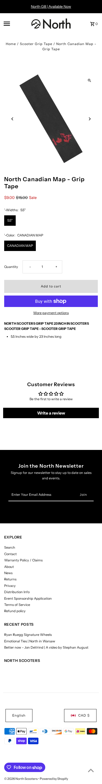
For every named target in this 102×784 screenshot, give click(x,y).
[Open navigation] (16, 23)
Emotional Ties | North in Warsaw (29, 641)
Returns (10, 579)
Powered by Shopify (54, 779)
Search (9, 547)
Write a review (51, 413)
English (19, 715)
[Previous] (13, 119)
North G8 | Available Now (51, 6)
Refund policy (15, 611)
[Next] (89, 119)
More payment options (51, 313)
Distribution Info (17, 592)
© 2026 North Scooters (21, 779)
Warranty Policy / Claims (23, 560)
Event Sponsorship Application (28, 598)
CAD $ (84, 715)
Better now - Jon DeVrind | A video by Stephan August (46, 647)
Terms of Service (17, 605)
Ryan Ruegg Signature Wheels (28, 635)
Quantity (11, 267)
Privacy (10, 586)
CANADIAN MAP (20, 246)
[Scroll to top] (91, 770)
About (9, 567)
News (8, 573)
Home (11, 44)
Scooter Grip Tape (36, 44)
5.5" (10, 220)
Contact (10, 554)
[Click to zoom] (89, 80)
